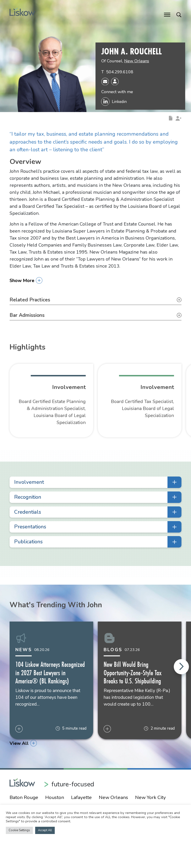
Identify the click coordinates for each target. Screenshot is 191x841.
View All (19, 743)
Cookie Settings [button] (19, 830)
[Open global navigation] (167, 14)
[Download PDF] (170, 117)
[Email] (105, 81)
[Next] (181, 666)
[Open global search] (178, 14)
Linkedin (119, 101)
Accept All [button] (45, 830)
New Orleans (136, 61)
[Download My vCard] (115, 81)
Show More (22, 280)
